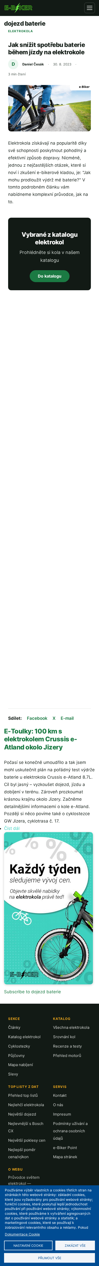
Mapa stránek (65, 1156)
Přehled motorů (67, 1055)
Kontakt (60, 1095)
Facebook (37, 718)
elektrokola (20, 31)
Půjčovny (16, 1055)
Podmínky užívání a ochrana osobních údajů (70, 1131)
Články (14, 1027)
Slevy (13, 1074)
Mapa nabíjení (20, 1064)
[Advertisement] (49, 500)
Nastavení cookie (28, 1245)
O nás (58, 1104)
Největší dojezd (22, 1114)
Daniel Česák (33, 64)
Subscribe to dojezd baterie (32, 991)
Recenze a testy (67, 1046)
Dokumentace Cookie (22, 1234)
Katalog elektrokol (24, 1036)
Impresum (62, 1114)
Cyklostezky (19, 1046)
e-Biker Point (65, 1147)
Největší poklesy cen (26, 1140)
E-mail (67, 718)
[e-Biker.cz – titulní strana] (18, 8)
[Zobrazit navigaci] (89, 8)
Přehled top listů (23, 1095)
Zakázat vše (75, 1245)
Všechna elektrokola (71, 1027)
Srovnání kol (64, 1036)
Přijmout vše (49, 1258)
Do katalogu (49, 276)
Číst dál (12, 828)
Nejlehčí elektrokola (26, 1104)
